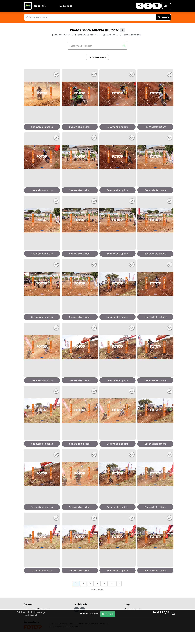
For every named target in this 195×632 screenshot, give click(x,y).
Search (165, 17)
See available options (42, 127)
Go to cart (107, 614)
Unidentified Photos (97, 57)
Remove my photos (133, 609)
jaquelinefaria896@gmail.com (37, 609)
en (165, 6)
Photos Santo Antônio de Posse (94, 30)
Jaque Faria (40, 6)
